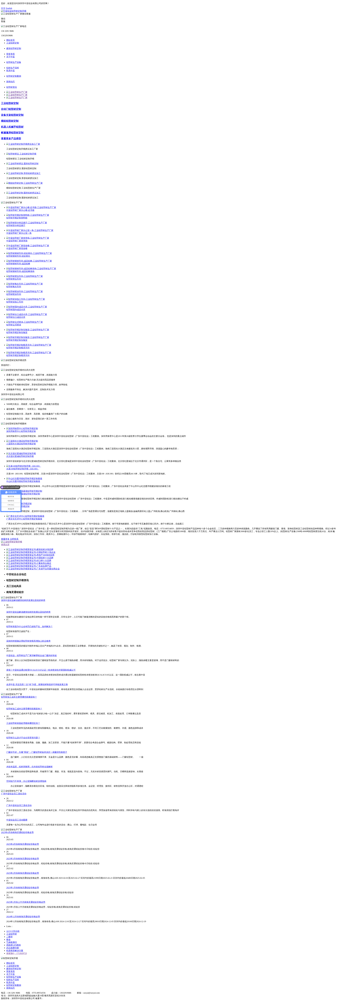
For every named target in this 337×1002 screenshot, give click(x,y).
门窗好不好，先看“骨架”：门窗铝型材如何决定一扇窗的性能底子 (36, 752)
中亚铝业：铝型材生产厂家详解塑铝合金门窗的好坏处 (31, 655)
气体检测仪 (11, 942)
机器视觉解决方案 (14, 950)
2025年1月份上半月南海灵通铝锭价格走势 (25, 902)
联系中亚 (10, 70)
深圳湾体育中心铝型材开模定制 (21, 431)
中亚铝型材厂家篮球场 (16, 241)
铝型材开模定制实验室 (16, 332)
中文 (3, 8)
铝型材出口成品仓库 (15, 317)
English (9, 8)
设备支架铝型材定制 (12, 115)
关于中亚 (10, 57)
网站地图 (68, 998)
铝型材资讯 (11, 87)
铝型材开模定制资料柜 (16, 218)
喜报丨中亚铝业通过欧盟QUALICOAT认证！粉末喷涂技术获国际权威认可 (41, 670)
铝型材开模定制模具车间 (17, 348)
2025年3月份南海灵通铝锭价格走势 (22, 858)
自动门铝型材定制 (11, 109)
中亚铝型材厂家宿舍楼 (16, 248)
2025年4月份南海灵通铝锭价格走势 (17, 832)
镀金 (8, 939)
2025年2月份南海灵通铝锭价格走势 (22, 873)
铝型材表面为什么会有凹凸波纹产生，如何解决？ (29, 626)
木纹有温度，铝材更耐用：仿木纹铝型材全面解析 (29, 767)
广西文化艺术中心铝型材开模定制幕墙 (24, 519)
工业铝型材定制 (10, 103)
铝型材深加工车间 (14, 302)
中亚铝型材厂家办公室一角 (19, 233)
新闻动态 (10, 81)
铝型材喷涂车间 (13, 294)
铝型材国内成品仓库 (15, 309)
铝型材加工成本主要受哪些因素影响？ (19, 697)
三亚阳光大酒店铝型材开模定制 (21, 444)
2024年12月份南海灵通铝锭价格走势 (23, 916)
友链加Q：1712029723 (16, 953)
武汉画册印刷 (12, 948)
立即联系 (14, 539)
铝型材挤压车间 (13, 279)
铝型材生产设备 (13, 62)
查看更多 (5, 539)
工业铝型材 (11, 934)
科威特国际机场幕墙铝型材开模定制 (23, 494)
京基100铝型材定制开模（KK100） (22, 469)
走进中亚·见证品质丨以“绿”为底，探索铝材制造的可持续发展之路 (37, 684)
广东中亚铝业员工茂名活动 (13, 794)
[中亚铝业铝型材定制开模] (13, 11)
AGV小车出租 (12, 931)
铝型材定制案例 (13, 76)
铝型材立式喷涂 (13, 325)
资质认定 (5, 544)
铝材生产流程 (12, 68)
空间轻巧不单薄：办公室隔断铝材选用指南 (26, 781)
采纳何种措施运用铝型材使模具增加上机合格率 (28, 641)
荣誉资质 (10, 54)
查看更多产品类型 (11, 138)
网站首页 (10, 40)
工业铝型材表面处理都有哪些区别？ (23, 723)
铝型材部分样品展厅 (15, 225)
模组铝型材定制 (10, 120)
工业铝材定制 (12, 43)
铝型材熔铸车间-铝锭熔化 (18, 256)
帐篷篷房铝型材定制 (12, 132)
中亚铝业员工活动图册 (16, 820)
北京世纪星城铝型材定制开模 (20, 456)
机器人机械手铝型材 (12, 126)
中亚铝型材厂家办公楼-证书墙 (20, 210)
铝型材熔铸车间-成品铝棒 (18, 264)
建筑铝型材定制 (13, 48)
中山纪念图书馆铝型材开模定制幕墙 (23, 481)
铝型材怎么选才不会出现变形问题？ (23, 738)
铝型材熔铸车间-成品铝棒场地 (20, 271)
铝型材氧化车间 (13, 286)
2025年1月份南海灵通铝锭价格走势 (22, 887)
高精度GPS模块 (13, 945)
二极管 (9, 937)
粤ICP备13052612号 (53, 998)
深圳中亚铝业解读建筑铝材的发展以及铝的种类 (23, 600)
